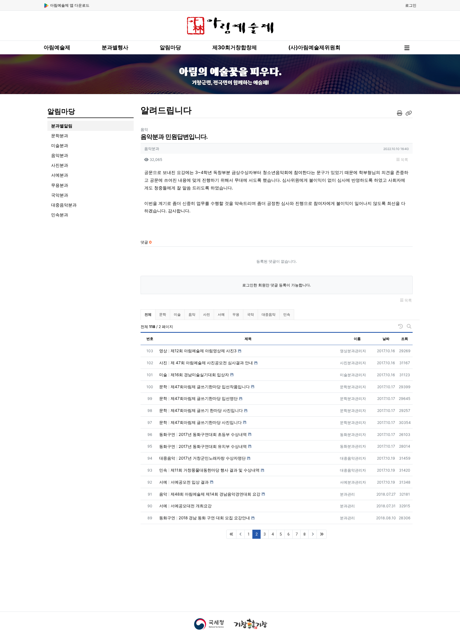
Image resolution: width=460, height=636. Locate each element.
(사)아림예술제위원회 (314, 47)
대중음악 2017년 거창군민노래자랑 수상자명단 (202, 458)
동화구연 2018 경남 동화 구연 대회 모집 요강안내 (204, 517)
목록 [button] (404, 159)
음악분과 (59, 155)
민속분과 (59, 214)
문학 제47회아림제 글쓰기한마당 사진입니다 (200, 422)
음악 (191, 314)
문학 (162, 314)
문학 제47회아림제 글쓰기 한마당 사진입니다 (201, 410)
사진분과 (59, 165)
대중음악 (269, 314)
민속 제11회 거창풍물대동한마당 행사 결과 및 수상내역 (209, 470)
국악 (250, 314)
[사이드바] (406, 47)
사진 (206, 314)
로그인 (410, 5)
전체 (148, 314)
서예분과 (59, 175)
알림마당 (170, 47)
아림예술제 (57, 47)
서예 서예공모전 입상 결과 (184, 482)
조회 (404, 339)
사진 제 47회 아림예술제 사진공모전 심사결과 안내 (206, 362)
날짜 (386, 339)
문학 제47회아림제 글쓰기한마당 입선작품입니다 (204, 386)
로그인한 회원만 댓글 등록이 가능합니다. (276, 285)
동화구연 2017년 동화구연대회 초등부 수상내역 (203, 434)
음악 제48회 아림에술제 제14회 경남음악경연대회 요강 (209, 494)
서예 (221, 314)
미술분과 (59, 145)
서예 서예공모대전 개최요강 (185, 505)
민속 (286, 314)
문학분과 (59, 135)
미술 (177, 314)
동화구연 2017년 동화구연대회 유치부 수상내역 (203, 446)
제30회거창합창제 (234, 47)
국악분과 (59, 195)
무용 (235, 314)
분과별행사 (115, 47)
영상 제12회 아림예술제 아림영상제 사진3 (198, 350)
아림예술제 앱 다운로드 (69, 5)
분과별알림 (61, 125)
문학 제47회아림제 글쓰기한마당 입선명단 (198, 398)
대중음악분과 (64, 205)
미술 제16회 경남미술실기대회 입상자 (194, 374)
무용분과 (59, 185)
